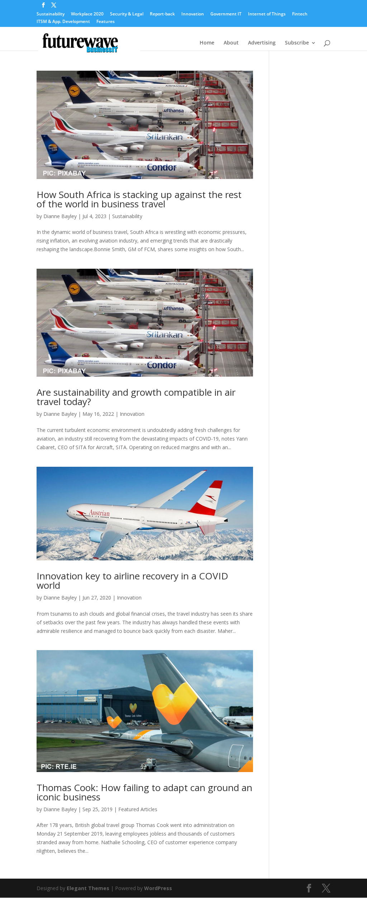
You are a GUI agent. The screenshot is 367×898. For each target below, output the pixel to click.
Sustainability (51, 14)
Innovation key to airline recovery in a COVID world (132, 580)
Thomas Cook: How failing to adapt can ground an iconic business (144, 792)
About (231, 43)
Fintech (300, 14)
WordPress (158, 888)
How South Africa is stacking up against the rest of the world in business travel (139, 199)
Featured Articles (137, 809)
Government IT (226, 14)
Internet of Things (267, 14)
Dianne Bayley (60, 216)
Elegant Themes (88, 888)
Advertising (262, 43)
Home (207, 43)
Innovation (192, 14)
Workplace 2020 (87, 14)
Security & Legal (126, 14)
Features (105, 21)
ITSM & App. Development (63, 21)
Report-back (162, 14)
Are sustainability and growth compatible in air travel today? (136, 397)
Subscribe (297, 43)
